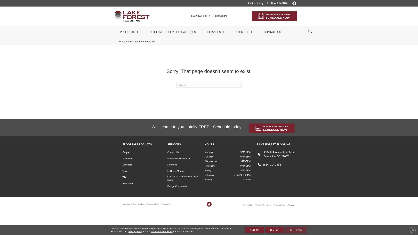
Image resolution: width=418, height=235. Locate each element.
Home (122, 41)
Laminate (127, 164)
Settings (296, 230)
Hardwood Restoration (179, 158)
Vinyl (124, 171)
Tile (124, 177)
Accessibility (248, 205)
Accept (254, 230)
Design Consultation (177, 186)
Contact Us (173, 152)
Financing (172, 164)
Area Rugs (127, 183)
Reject (274, 230)
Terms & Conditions (263, 205)
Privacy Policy (279, 205)
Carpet (125, 152)
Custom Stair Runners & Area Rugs (182, 178)
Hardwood (127, 158)
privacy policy (135, 231)
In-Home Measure (176, 171)
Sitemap (291, 205)
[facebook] (293, 3)
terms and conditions (162, 231)
